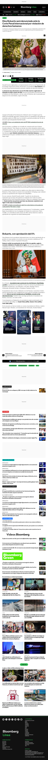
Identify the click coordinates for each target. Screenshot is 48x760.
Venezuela (27, 725)
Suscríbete (27, 741)
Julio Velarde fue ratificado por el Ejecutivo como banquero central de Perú (35, 355)
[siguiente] (45, 355)
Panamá (26, 730)
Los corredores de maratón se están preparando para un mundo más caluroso (34, 684)
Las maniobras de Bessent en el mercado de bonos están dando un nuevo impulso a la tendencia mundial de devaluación (19, 471)
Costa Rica (27, 732)
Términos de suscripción (29, 743)
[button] (44, 35)
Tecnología (27, 744)
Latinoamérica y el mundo (29, 720)
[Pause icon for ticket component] (3, 15)
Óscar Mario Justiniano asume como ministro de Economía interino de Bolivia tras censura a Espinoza (12, 637)
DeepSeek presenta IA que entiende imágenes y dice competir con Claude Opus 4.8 (34, 658)
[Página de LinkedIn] (15, 719)
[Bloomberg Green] (24, 556)
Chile (26, 727)
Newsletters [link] (16, 11)
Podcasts (4, 747)
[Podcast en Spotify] (21, 719)
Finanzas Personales (6, 746)
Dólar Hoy (4, 743)
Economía (4, 741)
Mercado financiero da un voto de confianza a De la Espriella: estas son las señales (34, 595)
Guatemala (27, 735)
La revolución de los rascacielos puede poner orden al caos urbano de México (21, 522)
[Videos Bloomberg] (24, 534)
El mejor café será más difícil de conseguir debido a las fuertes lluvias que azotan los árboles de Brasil (19, 567)
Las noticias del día (13, 365)
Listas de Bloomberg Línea (7, 749)
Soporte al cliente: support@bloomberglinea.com (34, 753)
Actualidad (4, 744)
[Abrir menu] (3, 7)
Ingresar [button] (44, 7)
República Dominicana (29, 734)
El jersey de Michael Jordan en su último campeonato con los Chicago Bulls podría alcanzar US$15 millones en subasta (12, 705)
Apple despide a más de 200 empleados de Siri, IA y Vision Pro (11, 594)
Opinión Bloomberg (7, 518)
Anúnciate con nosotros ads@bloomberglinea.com (34, 752)
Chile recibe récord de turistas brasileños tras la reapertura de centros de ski (10, 616)
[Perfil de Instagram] (12, 719)
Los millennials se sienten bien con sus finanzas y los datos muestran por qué (13, 683)
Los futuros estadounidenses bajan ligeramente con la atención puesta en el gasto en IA (13, 355)
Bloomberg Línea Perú (22, 365)
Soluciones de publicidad (29, 754)
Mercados (4, 742)
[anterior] (3, 355)
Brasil (26, 721)
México (26, 722)
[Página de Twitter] (6, 719)
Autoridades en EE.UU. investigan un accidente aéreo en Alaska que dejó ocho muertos (34, 637)
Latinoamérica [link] (41, 11)
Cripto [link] (35, 11)
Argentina (27, 723)
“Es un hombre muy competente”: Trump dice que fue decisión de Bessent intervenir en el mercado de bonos (20, 433)
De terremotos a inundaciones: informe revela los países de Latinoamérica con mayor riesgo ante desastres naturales (18, 572)
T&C (26, 745)
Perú (4, 18)
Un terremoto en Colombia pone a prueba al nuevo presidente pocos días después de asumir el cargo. (19, 543)
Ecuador (26, 729)
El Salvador (27, 733)
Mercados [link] (23, 11)
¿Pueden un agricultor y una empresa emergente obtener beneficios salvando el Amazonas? (18, 497)
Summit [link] (29, 11)
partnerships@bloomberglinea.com (31, 751)
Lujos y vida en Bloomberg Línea (13, 668)
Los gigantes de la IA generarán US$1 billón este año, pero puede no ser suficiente (22, 525)
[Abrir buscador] (6, 7)
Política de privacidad (29, 742)
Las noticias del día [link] (7, 11)
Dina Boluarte (31, 365)
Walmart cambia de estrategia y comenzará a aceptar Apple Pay (19, 438)
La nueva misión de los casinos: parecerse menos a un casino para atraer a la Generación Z (33, 704)
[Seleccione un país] (14, 7)
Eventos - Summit (28, 750)
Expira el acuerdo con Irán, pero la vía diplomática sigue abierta (19, 538)
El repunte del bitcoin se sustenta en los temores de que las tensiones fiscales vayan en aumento (18, 491)
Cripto (3, 745)
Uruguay (26, 731)
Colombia (27, 724)
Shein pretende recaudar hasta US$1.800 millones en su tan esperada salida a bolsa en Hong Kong (18, 415)
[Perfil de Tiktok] (18, 719)
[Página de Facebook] (3, 719)
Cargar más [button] (24, 664)
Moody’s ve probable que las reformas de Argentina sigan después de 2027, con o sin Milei (34, 616)
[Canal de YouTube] (9, 719)
